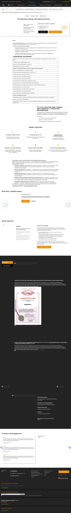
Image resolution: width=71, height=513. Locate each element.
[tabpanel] (41, 317)
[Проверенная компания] (64, 478)
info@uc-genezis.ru (15, 475)
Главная (3, 12)
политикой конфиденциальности (34, 495)
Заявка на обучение (66, 1)
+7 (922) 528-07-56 (46, 1)
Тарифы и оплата (42, 15)
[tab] (7, 262)
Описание (27, 15)
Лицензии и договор (34, 15)
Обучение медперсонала (14, 12)
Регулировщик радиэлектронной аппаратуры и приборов (35, 196)
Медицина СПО (23, 12)
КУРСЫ (7, 12)
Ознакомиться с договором (44, 247)
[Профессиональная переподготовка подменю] (47, 9)
